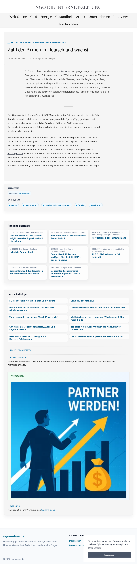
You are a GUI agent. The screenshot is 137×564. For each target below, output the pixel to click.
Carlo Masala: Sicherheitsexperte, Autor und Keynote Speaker (32, 328)
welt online (18, 16)
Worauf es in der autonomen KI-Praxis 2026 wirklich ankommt (31, 309)
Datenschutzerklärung (81, 545)
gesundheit (64, 16)
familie (81, 205)
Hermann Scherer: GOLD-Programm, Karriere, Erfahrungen (27, 338)
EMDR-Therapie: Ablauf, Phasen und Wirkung (32, 300)
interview (120, 16)
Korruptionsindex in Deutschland (109, 238)
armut (14, 205)
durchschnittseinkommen (57, 205)
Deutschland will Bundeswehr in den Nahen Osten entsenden (26, 272)
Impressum (75, 540)
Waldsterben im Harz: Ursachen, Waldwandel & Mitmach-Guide (97, 318)
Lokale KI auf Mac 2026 (82, 300)
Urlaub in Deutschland (21, 252)
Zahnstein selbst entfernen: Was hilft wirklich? (33, 317)
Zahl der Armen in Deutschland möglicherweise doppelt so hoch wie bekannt (26, 238)
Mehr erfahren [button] (94, 548)
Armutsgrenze (15, 153)
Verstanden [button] (109, 555)
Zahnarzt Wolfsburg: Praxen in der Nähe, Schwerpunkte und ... (96, 328)
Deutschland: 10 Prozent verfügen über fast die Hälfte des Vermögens (66, 257)
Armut (64, 71)
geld (33, 16)
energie (46, 16)
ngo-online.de (13, 536)
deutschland (31, 205)
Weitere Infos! (48, 509)
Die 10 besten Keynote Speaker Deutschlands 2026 (97, 336)
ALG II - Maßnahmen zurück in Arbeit (106, 256)
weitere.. (96, 205)
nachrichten (68, 24)
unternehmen (99, 16)
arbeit (80, 16)
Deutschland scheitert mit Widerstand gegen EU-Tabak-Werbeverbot (66, 274)
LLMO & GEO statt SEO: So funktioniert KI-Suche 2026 (98, 307)
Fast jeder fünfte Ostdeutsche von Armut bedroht (68, 237)
